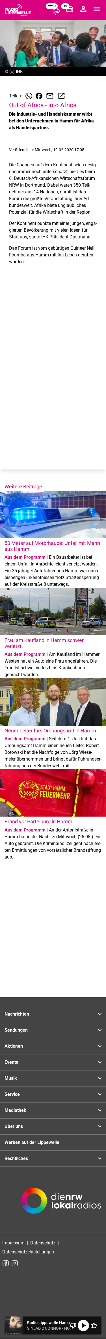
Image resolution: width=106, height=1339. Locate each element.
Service (12, 1094)
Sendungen (16, 1030)
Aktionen (14, 1046)
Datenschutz (42, 1243)
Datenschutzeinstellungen (28, 1252)
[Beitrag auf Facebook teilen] (39, 96)
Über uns (14, 1126)
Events (11, 1062)
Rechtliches (16, 1158)
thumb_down (73, 1325)
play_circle (83, 1325)
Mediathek (15, 1110)
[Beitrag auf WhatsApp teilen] (28, 96)
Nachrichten (17, 1014)
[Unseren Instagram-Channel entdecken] (14, 1263)
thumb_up (93, 1325)
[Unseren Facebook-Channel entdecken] (5, 1263)
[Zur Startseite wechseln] (18, 10)
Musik (11, 1078)
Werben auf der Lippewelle (32, 1142)
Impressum (13, 1243)
